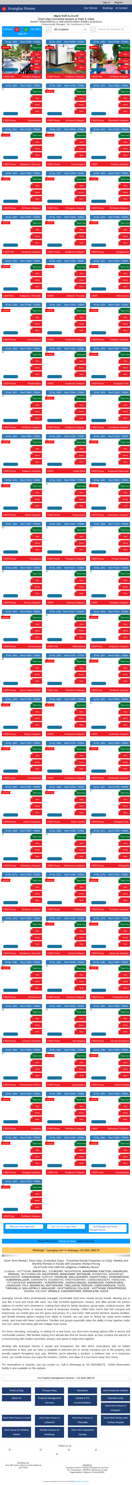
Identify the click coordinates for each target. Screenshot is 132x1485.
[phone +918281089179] (17, 29)
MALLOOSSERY (78, 1277)
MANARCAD (37, 1285)
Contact (122, 8)
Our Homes (90, 8)
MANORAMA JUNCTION (96, 1271)
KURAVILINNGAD (76, 1282)
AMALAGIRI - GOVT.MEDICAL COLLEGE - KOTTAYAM (73, 1288)
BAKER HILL (39, 1271)
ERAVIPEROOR (116, 1288)
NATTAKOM (83, 1274)
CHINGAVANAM (30, 1277)
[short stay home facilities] (22, 59)
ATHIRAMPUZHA (119, 1277)
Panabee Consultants (82, 1481)
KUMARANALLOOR (17, 1279)
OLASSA (29, 1291)
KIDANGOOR (96, 1282)
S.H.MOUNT (56, 1271)
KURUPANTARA (54, 1282)
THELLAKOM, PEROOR (78, 1285)
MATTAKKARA (54, 1285)
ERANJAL (14, 1274)
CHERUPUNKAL (114, 1282)
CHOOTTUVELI (98, 1277)
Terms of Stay (67, 1241)
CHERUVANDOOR (105, 1285)
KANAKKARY (35, 1282)
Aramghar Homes (21, 8)
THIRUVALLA (13, 1288)
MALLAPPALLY (31, 1288)
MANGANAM (67, 1274)
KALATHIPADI (50, 1274)
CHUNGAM (60, 1277)
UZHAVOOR (13, 1285)
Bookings (107, 8)
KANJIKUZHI (120, 1271)
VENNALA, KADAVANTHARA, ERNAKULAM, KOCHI (78, 1291)
